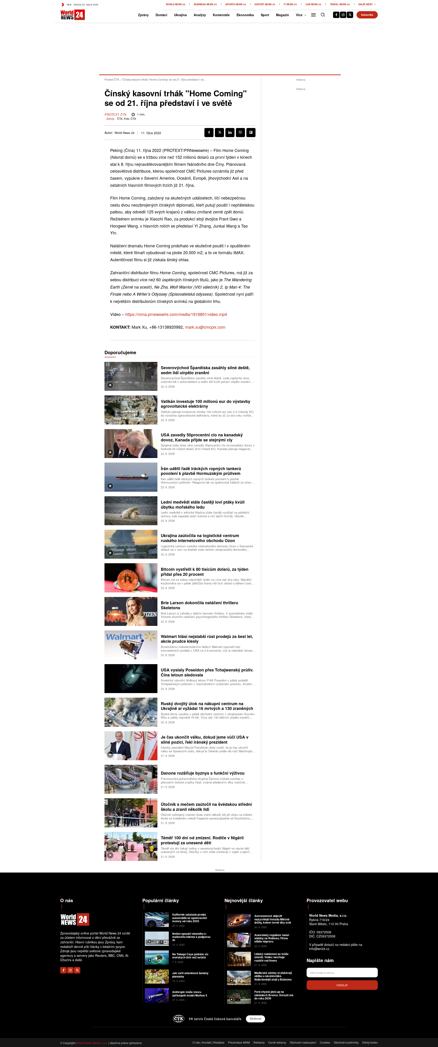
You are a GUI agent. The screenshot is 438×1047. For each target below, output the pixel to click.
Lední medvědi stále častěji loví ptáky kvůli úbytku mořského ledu (203, 504)
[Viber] (240, 132)
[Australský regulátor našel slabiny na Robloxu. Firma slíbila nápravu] (239, 940)
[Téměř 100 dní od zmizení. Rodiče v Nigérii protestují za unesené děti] (130, 846)
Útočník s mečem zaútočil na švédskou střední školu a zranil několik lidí (206, 806)
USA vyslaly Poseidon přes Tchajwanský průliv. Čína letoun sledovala (207, 672)
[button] (322, 14)
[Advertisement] (301, 160)
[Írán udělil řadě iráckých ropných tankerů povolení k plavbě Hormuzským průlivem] (130, 477)
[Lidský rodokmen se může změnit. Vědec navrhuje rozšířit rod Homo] (239, 959)
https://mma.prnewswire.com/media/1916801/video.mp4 (176, 314)
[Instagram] (343, 15)
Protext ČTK (111, 79)
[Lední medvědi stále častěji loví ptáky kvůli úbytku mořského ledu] (130, 510)
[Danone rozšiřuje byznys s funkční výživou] (130, 779)
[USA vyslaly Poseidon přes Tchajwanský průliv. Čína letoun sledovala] (130, 678)
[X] (350, 15)
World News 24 (124, 133)
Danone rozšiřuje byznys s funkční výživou (203, 773)
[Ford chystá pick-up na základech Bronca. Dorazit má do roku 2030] (239, 997)
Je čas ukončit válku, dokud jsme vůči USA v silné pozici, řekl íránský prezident (204, 739)
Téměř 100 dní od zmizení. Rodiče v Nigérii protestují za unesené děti (202, 840)
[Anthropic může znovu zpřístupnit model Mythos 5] (157, 995)
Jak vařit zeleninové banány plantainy (190, 974)
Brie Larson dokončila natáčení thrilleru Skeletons (199, 605)
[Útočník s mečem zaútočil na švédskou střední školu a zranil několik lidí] (130, 812)
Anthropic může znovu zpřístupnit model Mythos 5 (189, 993)
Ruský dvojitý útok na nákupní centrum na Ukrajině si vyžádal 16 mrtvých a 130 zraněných (207, 706)
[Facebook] (336, 15)
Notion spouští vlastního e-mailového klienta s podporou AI (191, 937)
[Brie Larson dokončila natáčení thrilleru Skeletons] (130, 611)
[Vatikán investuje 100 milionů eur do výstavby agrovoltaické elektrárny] (130, 409)
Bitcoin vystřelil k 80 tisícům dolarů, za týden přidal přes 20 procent (204, 571)
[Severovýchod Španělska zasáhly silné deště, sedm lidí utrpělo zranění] (130, 376)
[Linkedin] (230, 132)
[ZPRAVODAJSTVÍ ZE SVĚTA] (68, 15)
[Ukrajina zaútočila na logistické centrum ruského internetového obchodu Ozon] (130, 544)
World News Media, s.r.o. (92, 1043)
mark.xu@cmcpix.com (205, 327)
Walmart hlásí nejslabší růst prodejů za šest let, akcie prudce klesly (207, 638)
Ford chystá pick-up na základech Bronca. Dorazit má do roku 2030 (273, 995)
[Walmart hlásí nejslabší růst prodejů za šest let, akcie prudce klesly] (130, 644)
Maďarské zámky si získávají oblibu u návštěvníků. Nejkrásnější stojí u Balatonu (273, 976)
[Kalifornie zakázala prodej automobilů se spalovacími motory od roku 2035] (157, 919)
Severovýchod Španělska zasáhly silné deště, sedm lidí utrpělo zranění (205, 370)
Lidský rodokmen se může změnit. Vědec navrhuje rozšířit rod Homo (271, 957)
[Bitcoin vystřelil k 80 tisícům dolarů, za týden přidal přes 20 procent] (130, 577)
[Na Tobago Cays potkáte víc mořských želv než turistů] (157, 957)
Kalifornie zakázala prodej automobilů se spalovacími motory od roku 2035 (189, 917)
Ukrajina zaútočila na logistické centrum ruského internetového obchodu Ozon (200, 537)
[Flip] (251, 132)
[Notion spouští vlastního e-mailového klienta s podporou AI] (157, 939)
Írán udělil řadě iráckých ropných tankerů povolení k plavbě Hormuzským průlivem (201, 471)
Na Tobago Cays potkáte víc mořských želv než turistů (190, 955)
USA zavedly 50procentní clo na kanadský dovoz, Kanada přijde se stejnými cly (202, 437)
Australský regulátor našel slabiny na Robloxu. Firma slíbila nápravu (271, 938)
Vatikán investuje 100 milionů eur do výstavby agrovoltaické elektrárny (205, 403)
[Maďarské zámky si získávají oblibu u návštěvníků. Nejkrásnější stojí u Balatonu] (239, 978)
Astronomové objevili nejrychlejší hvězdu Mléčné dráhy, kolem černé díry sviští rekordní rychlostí (273, 921)
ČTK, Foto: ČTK (126, 118)
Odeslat (342, 985)
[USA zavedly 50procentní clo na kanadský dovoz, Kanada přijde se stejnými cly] (130, 443)
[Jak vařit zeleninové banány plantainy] (157, 976)
